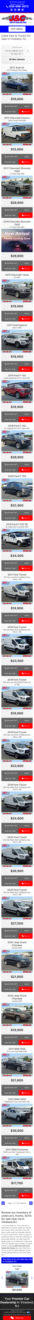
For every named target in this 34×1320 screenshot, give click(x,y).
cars (2, 1230)
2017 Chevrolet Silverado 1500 (17, 171)
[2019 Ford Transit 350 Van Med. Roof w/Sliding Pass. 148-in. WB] (17, 803)
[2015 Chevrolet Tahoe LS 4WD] (17, 291)
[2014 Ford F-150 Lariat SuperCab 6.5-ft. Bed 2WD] (17, 391)
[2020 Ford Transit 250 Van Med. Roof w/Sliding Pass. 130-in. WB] (17, 855)
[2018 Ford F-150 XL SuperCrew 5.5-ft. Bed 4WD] (17, 442)
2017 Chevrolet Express (17, 119)
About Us (19, 1309)
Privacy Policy (31, 1309)
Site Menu (17, 29)
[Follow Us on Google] (22, 9)
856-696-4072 (19, 6)
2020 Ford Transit (17, 839)
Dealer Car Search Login (16, 1310)
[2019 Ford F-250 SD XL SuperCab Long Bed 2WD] (17, 540)
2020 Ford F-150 (17, 476)
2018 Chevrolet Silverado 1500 (17, 224)
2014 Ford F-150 (17, 376)
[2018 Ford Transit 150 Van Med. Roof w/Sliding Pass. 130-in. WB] (17, 645)
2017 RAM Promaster (17, 1151)
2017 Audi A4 (17, 68)
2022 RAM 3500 (17, 1100)
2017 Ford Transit (17, 576)
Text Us (27, 112)
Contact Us (24, 1309)
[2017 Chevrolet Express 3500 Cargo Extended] (17, 134)
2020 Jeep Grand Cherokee (17, 945)
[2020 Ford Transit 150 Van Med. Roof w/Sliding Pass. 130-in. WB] (17, 908)
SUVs (12, 1230)
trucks (7, 1230)
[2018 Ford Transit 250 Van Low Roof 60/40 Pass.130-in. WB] (17, 698)
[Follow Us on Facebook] (11, 9)
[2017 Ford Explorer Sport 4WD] (17, 341)
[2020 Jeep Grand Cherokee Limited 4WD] (17, 1014)
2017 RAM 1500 (17, 1050)
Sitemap (14, 1312)
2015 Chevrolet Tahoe (17, 275)
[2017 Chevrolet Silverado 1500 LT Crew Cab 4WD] (17, 187)
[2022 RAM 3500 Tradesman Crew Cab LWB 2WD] (17, 1115)
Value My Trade (10, 112)
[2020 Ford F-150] (17, 490)
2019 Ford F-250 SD (17, 525)
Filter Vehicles (18, 59)
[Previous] (3, 1203)
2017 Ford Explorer (17, 326)
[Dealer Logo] (17, 19)
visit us (3, 1250)
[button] (2, 1278)
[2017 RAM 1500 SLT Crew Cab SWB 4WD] (17, 1065)
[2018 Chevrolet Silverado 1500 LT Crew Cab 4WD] (17, 240)
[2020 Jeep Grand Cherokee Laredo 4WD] (17, 961)
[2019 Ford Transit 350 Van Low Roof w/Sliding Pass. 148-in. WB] (17, 750)
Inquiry (26, 106)
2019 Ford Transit (17, 734)
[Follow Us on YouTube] (18, 9)
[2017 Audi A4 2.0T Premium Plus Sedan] (17, 83)
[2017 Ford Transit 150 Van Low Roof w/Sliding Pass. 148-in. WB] (17, 593)
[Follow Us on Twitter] (15, 9)
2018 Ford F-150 (17, 426)
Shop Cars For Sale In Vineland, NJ (8, 1309)
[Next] (31, 1203)
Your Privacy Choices (22, 1312)
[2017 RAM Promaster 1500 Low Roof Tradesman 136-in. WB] (17, 1168)
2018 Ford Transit (17, 629)
